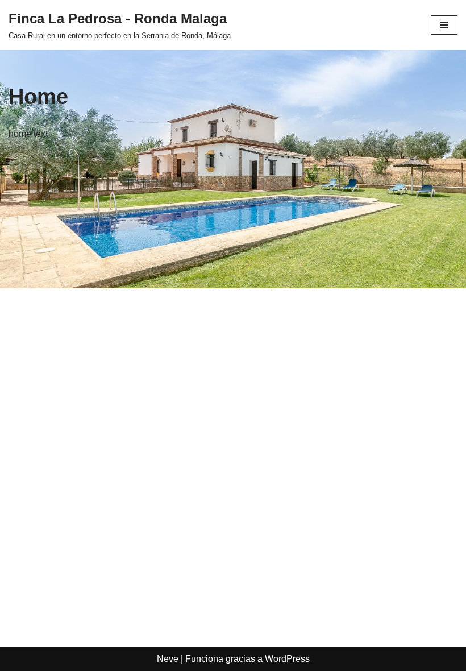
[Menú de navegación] (444, 25)
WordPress (287, 659)
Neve (167, 659)
